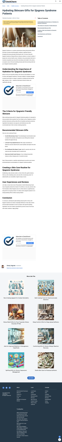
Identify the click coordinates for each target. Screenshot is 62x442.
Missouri (33, 397)
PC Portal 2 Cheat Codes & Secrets (22, 436)
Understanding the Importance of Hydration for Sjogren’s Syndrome (48, 22)
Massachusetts (34, 396)
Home (3, 5)
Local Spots (33, 391)
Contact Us (19, 394)
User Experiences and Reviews (44, 34)
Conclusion (40, 36)
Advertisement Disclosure (22, 391)
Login (18, 397)
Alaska (32, 392)
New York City (34, 399)
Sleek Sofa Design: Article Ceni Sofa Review (22, 416)
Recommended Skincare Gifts (44, 28)
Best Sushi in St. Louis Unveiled (21, 424)
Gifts (8, 5)
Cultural (46, 391)
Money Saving (48, 396)
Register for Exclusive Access (21, 400)
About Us (19, 392)
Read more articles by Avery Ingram (15, 268)
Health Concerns (15, 5)
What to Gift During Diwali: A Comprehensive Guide (22, 413)
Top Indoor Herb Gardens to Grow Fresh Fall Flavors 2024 (22, 420)
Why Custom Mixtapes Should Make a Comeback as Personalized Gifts (22, 428)
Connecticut (33, 394)
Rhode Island (33, 402)
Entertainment (48, 399)
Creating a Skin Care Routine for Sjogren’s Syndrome (47, 31)
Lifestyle (47, 394)
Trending (47, 402)
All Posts (19, 396)
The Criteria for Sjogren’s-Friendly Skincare (47, 25)
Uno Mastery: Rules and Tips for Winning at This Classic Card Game (22, 433)
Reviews (47, 397)
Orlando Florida (34, 401)
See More (31, 378)
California (33, 404)
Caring (46, 401)
